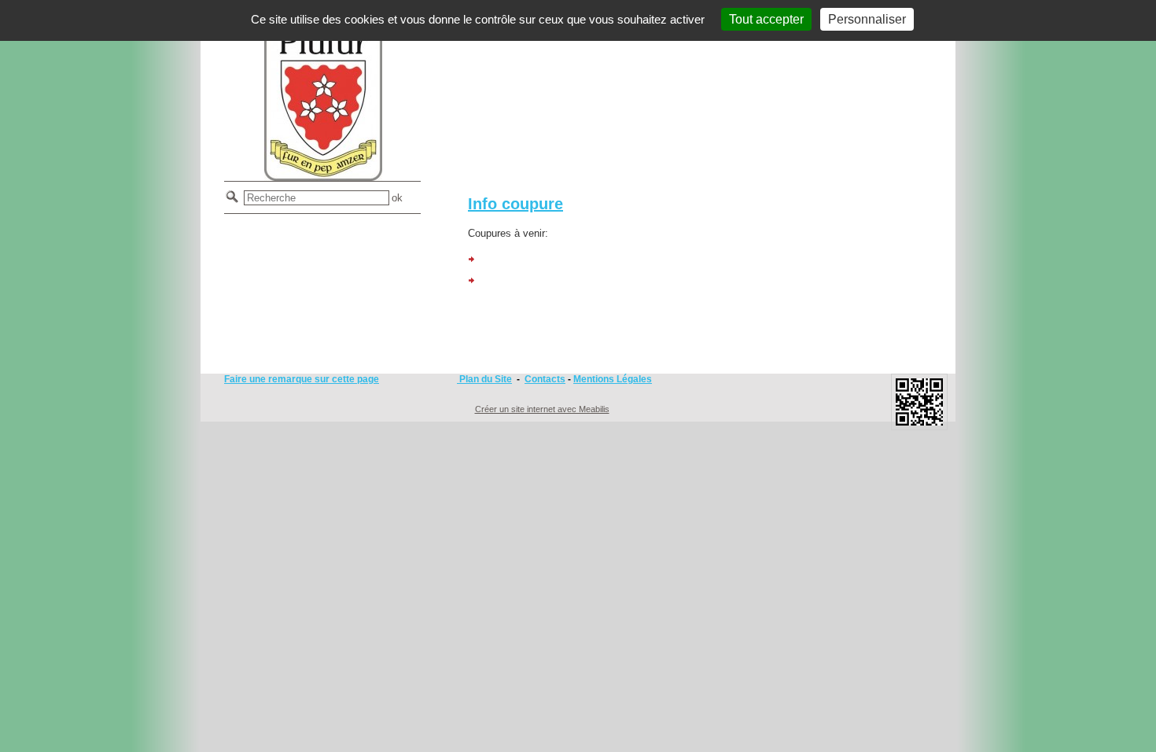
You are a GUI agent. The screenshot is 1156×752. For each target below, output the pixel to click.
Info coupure (515, 203)
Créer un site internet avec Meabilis (542, 409)
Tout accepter (766, 19)
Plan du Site (484, 379)
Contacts (545, 379)
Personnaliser (867, 19)
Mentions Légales (612, 379)
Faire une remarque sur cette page (301, 379)
